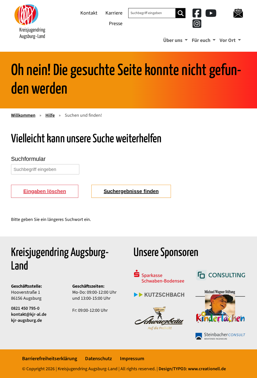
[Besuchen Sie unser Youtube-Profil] (211, 14)
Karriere (113, 13)
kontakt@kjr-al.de (28, 314)
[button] (44, 191)
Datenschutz (98, 358)
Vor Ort (228, 40)
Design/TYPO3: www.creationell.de (192, 369)
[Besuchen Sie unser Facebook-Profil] (197, 14)
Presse (115, 23)
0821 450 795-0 (25, 308)
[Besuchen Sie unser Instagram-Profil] (196, 24)
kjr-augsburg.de (26, 320)
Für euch (201, 40)
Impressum (132, 358)
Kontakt (88, 13)
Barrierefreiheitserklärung (49, 358)
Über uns (173, 40)
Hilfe (50, 115)
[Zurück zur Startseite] (30, 21)
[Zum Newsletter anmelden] (238, 13)
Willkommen (23, 115)
